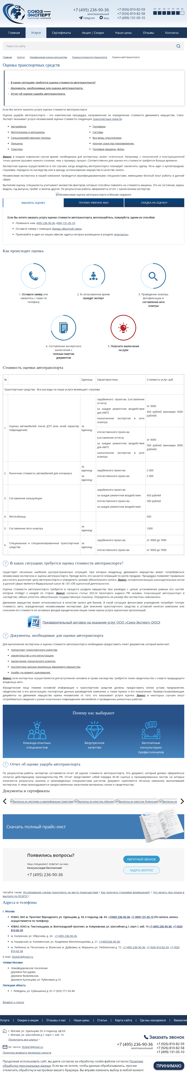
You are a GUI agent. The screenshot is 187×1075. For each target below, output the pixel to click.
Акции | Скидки (93, 33)
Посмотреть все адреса (23, 1039)
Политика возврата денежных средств (27, 1052)
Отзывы (148, 33)
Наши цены (123, 33)
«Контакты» (121, 234)
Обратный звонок (141, 859)
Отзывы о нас (56, 1020)
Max (106, 18)
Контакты (172, 33)
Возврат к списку (13, 1002)
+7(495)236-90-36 (109, 941)
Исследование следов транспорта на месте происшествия (60, 892)
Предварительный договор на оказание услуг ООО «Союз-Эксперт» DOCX (101, 622)
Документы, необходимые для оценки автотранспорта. (47, 88)
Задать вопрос (141, 870)
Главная (14, 33)
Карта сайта (123, 1020)
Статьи (102, 1020)
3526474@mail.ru (22, 956)
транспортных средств (107, 119)
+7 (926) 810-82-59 (131, 9)
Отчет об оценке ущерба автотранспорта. (38, 94)
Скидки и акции (28, 1020)
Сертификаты (61, 33)
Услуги (36, 33)
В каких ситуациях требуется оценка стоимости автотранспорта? (53, 82)
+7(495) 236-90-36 (119, 917)
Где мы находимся (153, 1020)
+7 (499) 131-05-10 (131, 18)
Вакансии (180, 1020)
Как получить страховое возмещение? (125, 892)
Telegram (89, 18)
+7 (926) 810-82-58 (131, 14)
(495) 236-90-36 (45, 223)
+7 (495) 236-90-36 (91, 9)
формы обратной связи (67, 228)
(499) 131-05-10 (65, 223)
